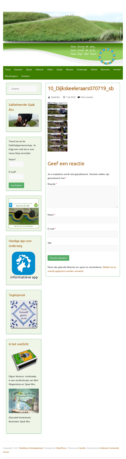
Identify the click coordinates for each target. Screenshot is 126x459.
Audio (60, 69)
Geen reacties (87, 97)
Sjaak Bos (55, 97)
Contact (25, 76)
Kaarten (18, 69)
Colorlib (81, 448)
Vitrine (94, 69)
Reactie (52, 184)
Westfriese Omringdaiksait (31, 448)
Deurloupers (11, 76)
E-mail (52, 228)
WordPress (61, 448)
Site (50, 243)
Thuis (8, 69)
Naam (51, 214)
